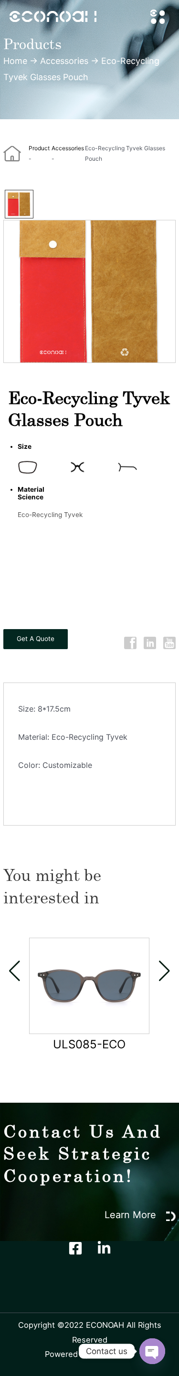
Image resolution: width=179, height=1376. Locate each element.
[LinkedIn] (104, 1248)
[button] (14, 971)
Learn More (132, 1215)
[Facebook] (75, 1248)
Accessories (64, 61)
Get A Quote (35, 638)
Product (39, 148)
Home (15, 61)
